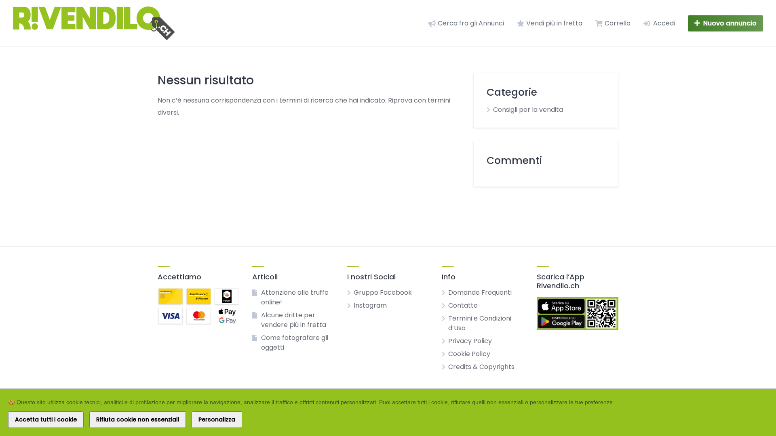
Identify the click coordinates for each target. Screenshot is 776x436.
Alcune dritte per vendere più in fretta (293, 319)
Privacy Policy (470, 341)
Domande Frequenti (480, 292)
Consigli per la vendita (528, 109)
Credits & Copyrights (481, 366)
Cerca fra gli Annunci (471, 23)
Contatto (463, 305)
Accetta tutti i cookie (46, 419)
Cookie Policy (469, 353)
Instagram (370, 305)
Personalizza (216, 419)
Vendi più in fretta (554, 23)
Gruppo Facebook (383, 292)
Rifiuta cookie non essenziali (137, 419)
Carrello (617, 23)
